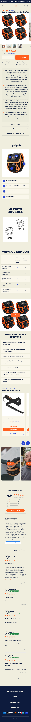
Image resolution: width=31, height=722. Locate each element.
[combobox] (22, 550)
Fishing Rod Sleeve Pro (13, 418)
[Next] (30, 46)
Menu (15, 697)
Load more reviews (15, 679)
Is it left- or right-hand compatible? (13, 356)
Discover (15, 708)
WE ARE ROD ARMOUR (15, 691)
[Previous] (23, 443)
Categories (15, 702)
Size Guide (15, 128)
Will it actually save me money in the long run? (13, 380)
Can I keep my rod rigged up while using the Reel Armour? (14, 350)
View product (13, 429)
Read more (8, 579)
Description (15, 124)
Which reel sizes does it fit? (10, 368)
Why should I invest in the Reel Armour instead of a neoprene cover (14, 374)
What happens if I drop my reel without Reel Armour (14, 343)
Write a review (15, 510)
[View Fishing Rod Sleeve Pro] (13, 404)
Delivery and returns (15, 133)
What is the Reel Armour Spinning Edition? (12, 362)
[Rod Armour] (16, 6)
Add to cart (13, 433)
